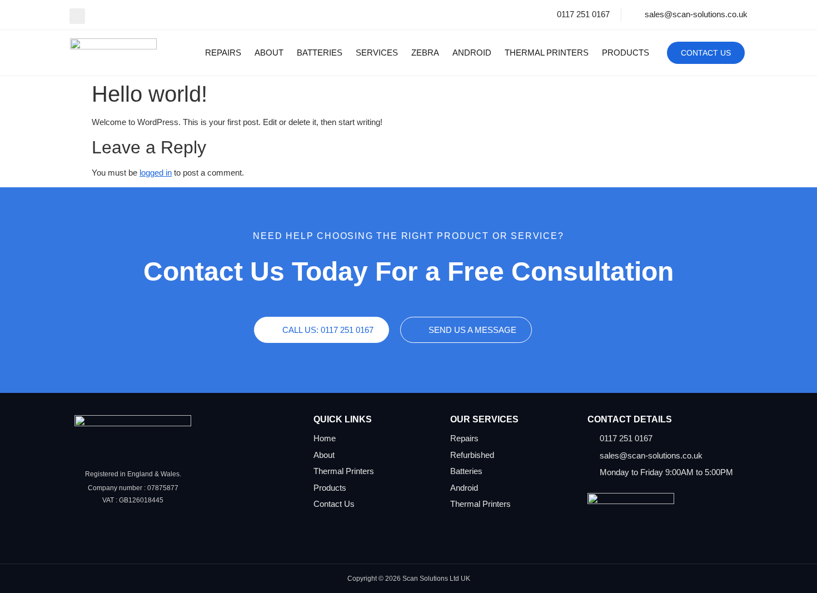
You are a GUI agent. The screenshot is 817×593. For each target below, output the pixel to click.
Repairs (223, 52)
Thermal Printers (547, 52)
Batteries (319, 52)
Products (625, 52)
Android (471, 52)
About (269, 52)
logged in (156, 172)
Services (377, 52)
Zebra (425, 52)
